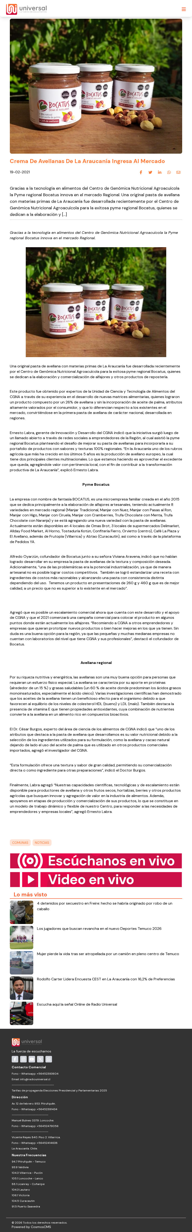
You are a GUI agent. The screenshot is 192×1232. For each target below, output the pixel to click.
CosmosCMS (41, 1227)
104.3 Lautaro (21, 1190)
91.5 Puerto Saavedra (26, 1206)
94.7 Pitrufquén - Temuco (29, 1161)
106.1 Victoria (21, 1195)
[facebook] (141, 172)
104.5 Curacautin (23, 1201)
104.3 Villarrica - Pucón (27, 1173)
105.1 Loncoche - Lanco (27, 1178)
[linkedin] (159, 172)
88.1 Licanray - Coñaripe (28, 1184)
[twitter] (150, 172)
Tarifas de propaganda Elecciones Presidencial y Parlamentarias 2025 (59, 1090)
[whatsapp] (169, 172)
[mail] (178, 172)
